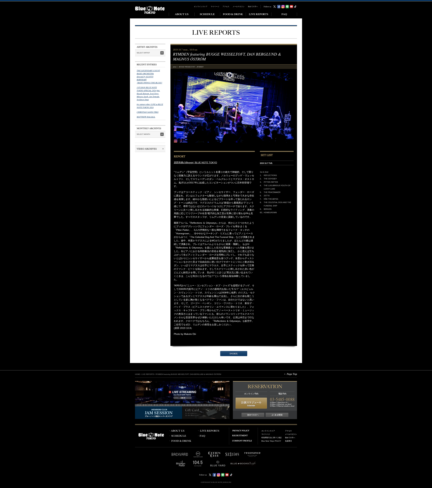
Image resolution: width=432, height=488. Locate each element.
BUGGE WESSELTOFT (187, 67)
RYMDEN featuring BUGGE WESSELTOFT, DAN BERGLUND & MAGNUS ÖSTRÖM (188, 374)
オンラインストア (200, 6)
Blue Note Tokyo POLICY (271, 441)
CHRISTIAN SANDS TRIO (147, 112)
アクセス (226, 6)
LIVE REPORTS (148, 374)
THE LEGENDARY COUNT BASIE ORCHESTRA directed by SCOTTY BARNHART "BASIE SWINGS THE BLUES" (149, 76)
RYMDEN (200, 67)
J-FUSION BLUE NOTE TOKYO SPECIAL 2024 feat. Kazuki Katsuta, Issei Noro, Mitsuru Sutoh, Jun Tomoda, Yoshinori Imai (148, 93)
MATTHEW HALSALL (146, 116)
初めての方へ (253, 6)
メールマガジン (239, 6)
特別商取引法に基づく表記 (271, 438)
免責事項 (288, 441)
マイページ (215, 6)
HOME (137, 374)
